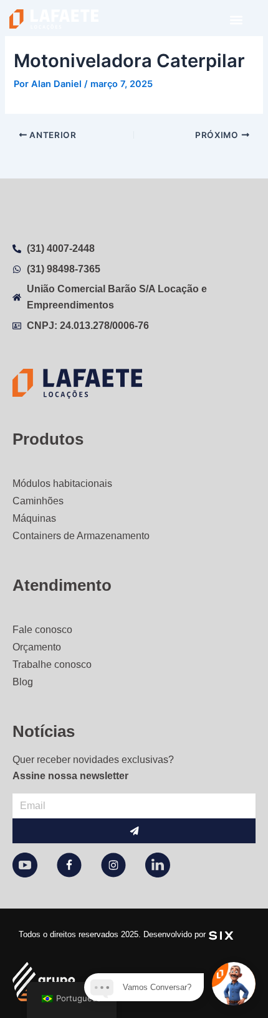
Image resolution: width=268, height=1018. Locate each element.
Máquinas (34, 518)
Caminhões (38, 501)
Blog (22, 682)
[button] (236, 19)
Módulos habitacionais (62, 483)
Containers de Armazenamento (81, 535)
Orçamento (36, 647)
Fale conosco (42, 629)
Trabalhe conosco (52, 664)
